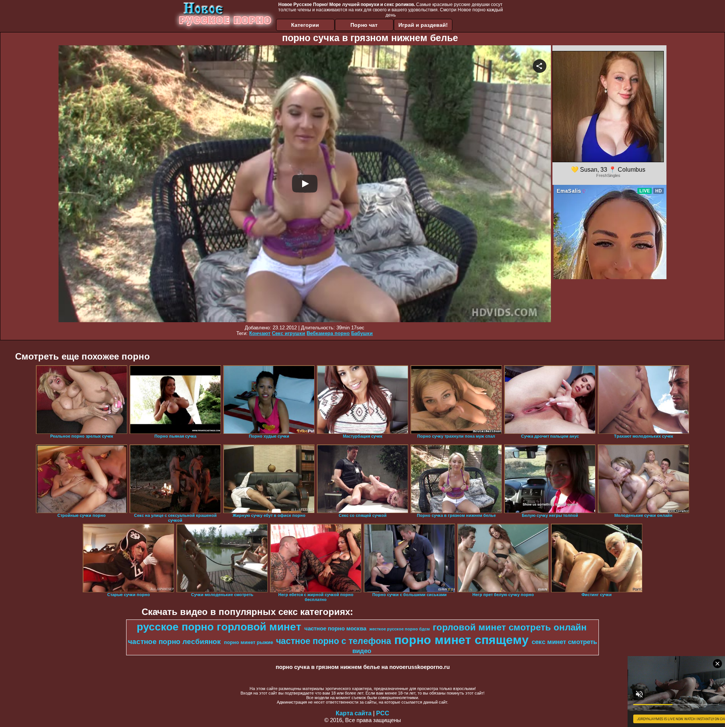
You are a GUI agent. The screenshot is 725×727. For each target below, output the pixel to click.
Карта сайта (354, 713)
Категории (305, 25)
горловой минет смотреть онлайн (510, 627)
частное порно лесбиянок (174, 642)
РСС (382, 713)
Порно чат (364, 25)
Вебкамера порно (328, 333)
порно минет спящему (461, 640)
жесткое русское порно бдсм (399, 629)
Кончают (259, 333)
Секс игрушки (288, 333)
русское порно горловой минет (219, 627)
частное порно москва (335, 629)
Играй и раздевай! (423, 25)
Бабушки (362, 333)
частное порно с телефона (333, 641)
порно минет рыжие (248, 642)
